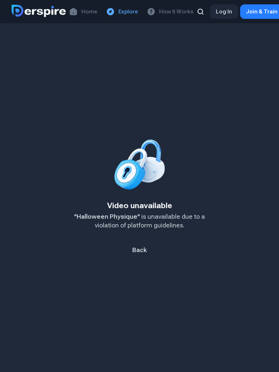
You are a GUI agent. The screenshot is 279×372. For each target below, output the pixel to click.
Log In (224, 12)
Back (139, 250)
